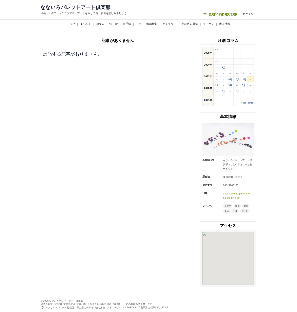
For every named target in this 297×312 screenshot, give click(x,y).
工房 (138, 24)
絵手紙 (127, 24)
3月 (230, 85)
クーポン (208, 24)
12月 (250, 102)
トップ (71, 24)
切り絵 (113, 24)
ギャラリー (169, 24)
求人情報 (224, 24)
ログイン (248, 14)
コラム (100, 24)
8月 (223, 67)
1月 (217, 49)
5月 (243, 85)
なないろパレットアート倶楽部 (75, 7)
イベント (85, 24)
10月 (237, 79)
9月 (230, 79)
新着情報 (152, 24)
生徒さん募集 (189, 24)
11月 (243, 79)
